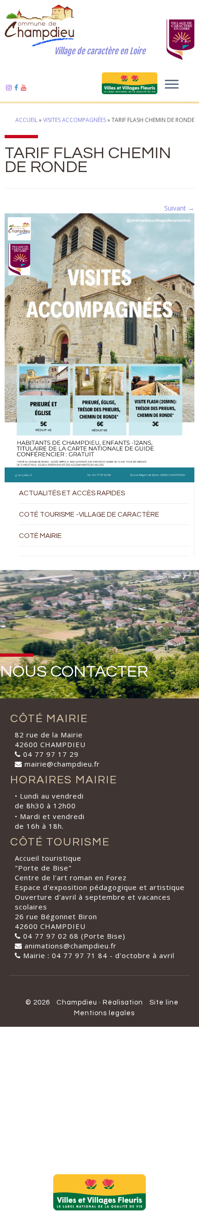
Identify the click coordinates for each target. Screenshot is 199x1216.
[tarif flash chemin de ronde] (99, 347)
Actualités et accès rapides (72, 493)
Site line (164, 1002)
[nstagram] (10, 87)
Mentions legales (104, 1013)
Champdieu (76, 1002)
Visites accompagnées (74, 120)
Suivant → (179, 208)
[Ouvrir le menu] (172, 85)
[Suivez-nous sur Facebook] (17, 87)
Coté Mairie (40, 535)
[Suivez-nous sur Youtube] (25, 87)
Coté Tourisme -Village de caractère (89, 514)
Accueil (26, 120)
